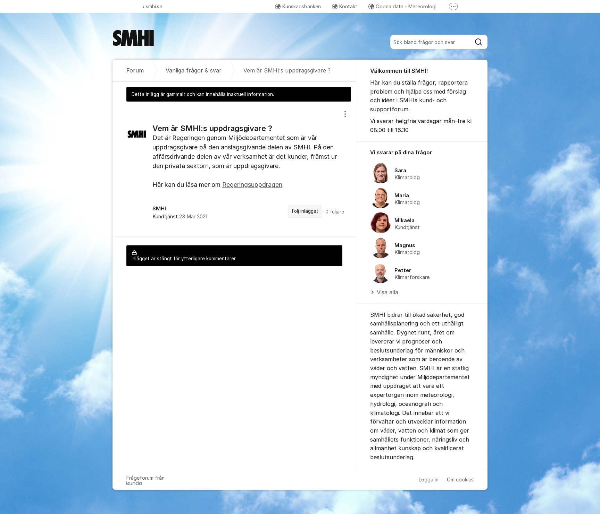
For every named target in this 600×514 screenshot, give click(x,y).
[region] (234, 169)
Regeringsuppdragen (252, 184)
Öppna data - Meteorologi (406, 6)
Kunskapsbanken (301, 6)
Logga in (429, 479)
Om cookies (460, 479)
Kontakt (348, 6)
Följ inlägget (305, 211)
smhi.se (154, 6)
